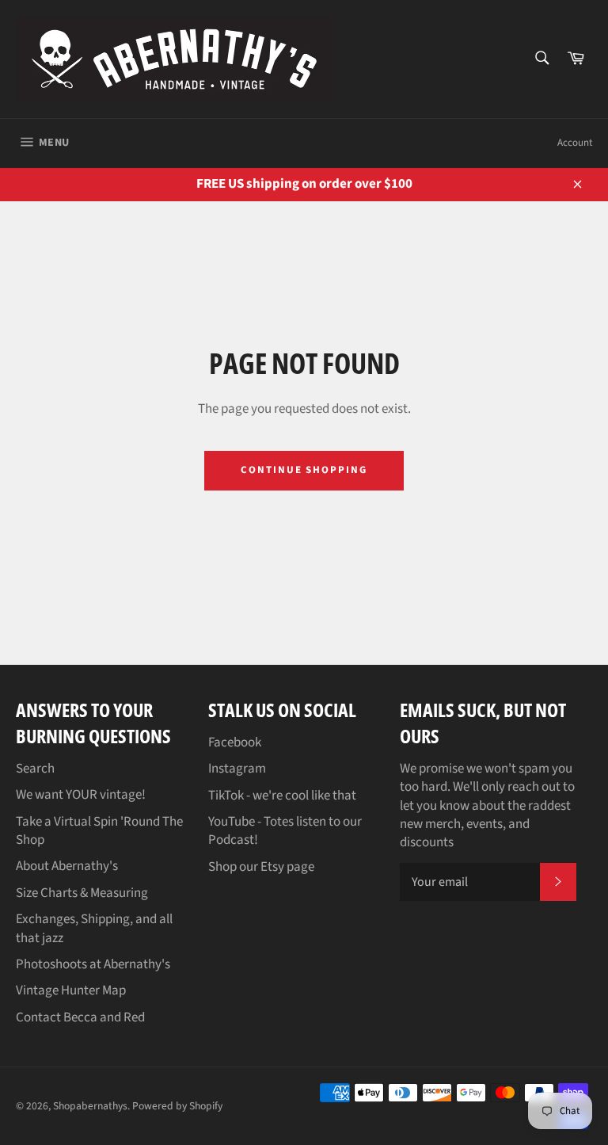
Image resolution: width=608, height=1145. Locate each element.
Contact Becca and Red (80, 1017)
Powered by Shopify (177, 1105)
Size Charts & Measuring (82, 893)
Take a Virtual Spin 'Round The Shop (99, 830)
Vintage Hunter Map (71, 990)
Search (35, 768)
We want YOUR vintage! (81, 794)
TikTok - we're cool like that (282, 795)
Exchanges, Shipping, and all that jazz (94, 928)
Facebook (234, 742)
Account (574, 142)
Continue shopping (304, 470)
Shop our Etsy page (261, 866)
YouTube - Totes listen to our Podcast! (285, 830)
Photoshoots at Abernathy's (93, 964)
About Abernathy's (67, 866)
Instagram (237, 768)
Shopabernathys (90, 1105)
